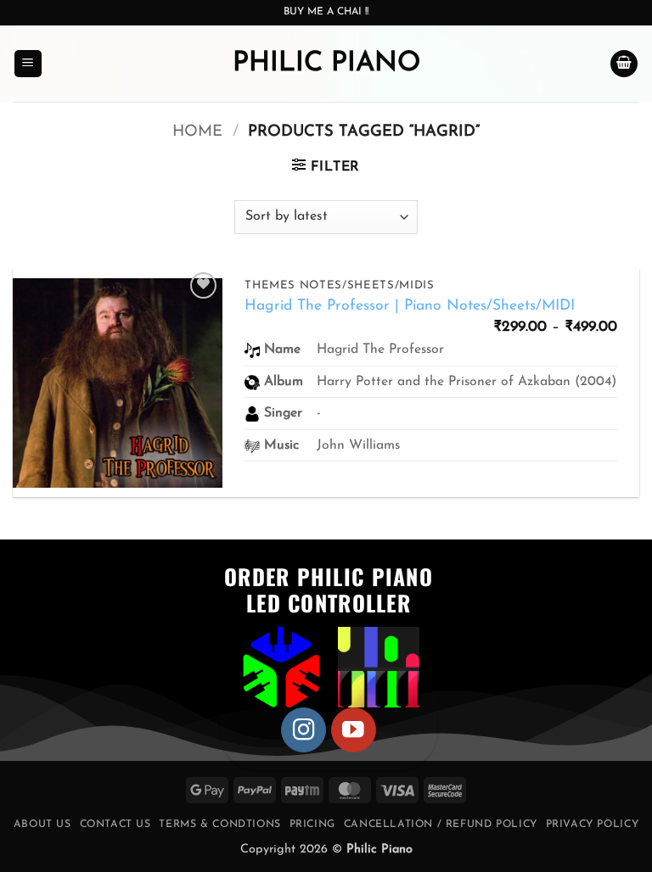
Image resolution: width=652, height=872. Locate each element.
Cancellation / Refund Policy (440, 824)
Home (197, 132)
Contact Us (115, 824)
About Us (42, 824)
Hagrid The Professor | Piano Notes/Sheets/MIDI (409, 306)
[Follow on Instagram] (303, 729)
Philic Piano (326, 63)
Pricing (312, 824)
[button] (28, 64)
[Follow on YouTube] (353, 729)
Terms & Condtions (219, 824)
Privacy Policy (592, 824)
